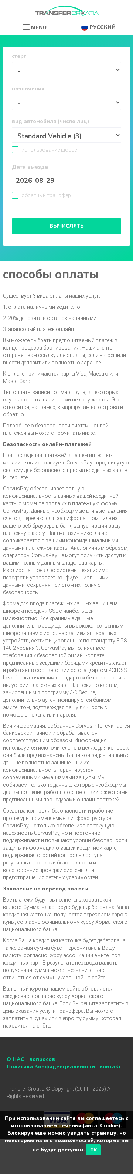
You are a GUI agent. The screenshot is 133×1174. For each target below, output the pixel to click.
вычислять (67, 225)
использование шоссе (48, 150)
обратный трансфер (45, 195)
